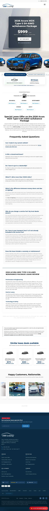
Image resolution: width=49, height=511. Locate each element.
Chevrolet (25, 490)
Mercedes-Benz (13, 490)
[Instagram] (43, 498)
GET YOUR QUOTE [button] (24, 39)
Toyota (35, 490)
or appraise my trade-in (25, 42)
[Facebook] (40, 498)
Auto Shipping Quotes (30, 464)
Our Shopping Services (6, 462)
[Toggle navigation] (44, 4)
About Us (30, 498)
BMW (19, 490)
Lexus (30, 490)
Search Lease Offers (6, 457)
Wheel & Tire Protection (31, 459)
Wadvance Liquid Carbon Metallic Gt (37, 74)
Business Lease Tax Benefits (7, 476)
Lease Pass (28, 462)
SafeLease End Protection (31, 457)
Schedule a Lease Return (7, 464)
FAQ (17, 498)
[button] (38, 508)
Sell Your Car (4, 471)
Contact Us (21, 498)
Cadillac (44, 490)
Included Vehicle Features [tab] (24, 92)
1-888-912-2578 (43, 1)
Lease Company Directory (31, 474)
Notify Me (25, 426)
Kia (2, 493)
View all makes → (9, 493)
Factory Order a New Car (7, 459)
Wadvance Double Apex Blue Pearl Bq (15, 74)
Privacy (25, 498)
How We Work (29, 471)
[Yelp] (46, 498)
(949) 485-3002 (6, 447)
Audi (39, 490)
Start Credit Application (6, 474)
